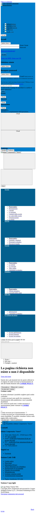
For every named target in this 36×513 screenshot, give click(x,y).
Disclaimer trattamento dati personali (12, 494)
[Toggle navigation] (16, 177)
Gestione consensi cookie (13, 474)
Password (23, 47)
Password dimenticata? (8, 51)
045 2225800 (12, 437)
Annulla (4, 150)
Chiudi (3, 97)
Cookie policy (9, 461)
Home (7, 359)
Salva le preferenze (16, 420)
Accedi (4, 35)
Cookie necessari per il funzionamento (13, 412)
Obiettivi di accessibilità (12, 470)
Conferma (11, 150)
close (3, 186)
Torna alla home (6, 376)
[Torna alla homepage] (18, 152)
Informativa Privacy (11, 465)
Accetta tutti (8, 389)
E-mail (22, 76)
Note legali (8, 463)
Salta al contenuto (6, 2)
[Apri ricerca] (19, 161)
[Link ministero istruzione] (9, 3)
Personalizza (5, 387)
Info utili (7, 361)
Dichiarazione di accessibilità (14, 468)
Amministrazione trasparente (14, 476)
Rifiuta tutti (17, 387)
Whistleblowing (10, 472)
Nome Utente (24, 45)
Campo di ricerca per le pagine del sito (13, 339)
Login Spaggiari (18, 84)
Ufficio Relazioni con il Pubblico (15, 467)
